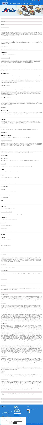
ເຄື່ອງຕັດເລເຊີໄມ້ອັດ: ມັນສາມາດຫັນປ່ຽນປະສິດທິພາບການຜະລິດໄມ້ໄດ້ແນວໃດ (21, 347)
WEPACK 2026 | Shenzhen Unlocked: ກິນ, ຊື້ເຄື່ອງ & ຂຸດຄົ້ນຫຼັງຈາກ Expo (20, 359)
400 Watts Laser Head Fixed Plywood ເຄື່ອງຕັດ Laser (19, 121)
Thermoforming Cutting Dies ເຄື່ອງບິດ (11, 341)
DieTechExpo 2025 (3, 358)
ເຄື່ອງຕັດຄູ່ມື (2, 169)
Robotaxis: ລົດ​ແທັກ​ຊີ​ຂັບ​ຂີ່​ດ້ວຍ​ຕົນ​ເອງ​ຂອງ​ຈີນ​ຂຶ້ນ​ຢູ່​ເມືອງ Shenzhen (18, 381)
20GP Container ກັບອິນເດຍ (15, 313)
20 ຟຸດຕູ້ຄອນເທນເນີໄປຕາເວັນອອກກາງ (26, 315)
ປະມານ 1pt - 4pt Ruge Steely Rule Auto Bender (23, 91)
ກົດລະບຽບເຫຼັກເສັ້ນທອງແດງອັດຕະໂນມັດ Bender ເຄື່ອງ (10, 91)
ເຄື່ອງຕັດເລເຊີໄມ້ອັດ (3, 119)
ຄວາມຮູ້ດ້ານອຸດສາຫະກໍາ (4, 294)
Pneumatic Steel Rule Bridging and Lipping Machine (17, 214)
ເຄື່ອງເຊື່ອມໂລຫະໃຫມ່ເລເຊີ (38, 339)
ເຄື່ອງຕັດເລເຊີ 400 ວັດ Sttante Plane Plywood (6, 121)
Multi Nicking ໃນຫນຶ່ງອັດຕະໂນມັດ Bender (32, 338)
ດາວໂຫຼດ (24, 3)
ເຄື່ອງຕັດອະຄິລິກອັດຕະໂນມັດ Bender (11, 92)
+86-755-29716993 (33, 0)
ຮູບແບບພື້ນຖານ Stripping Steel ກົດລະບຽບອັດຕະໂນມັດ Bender (8, 60)
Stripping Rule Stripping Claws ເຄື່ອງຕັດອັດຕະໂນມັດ (15, 145)
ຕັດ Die (1, 137)
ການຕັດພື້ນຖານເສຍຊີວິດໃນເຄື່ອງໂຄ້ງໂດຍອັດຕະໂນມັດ (20, 41)
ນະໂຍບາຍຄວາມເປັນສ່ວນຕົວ (18, 421)
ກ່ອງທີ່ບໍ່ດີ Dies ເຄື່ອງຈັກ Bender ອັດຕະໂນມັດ (16, 81)
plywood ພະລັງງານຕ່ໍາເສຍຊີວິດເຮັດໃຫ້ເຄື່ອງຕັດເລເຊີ (34, 122)
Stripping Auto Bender (6, 339)
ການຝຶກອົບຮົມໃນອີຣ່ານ (21, 314)
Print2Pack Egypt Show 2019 (18, 367)
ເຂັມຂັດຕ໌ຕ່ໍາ (22, 288)
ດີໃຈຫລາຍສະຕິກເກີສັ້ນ (34, 258)
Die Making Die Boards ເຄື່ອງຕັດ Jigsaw (18, 129)
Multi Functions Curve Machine (23, 171)
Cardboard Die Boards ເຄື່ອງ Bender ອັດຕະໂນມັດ (10, 102)
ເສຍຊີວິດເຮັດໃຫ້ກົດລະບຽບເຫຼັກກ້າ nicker (6, 239)
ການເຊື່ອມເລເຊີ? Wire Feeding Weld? (12, 326)
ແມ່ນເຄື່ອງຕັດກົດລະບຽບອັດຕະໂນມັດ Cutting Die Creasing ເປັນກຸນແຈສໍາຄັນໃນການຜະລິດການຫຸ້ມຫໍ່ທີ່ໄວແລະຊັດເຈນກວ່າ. (22, 352)
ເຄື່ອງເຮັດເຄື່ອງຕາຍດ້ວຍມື (13, 338)
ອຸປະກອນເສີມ (3, 285)
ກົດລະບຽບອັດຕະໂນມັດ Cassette (20, 340)
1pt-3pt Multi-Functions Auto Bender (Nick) (36, 42)
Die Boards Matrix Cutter (4, 208)
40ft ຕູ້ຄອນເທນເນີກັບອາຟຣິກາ (23, 316)
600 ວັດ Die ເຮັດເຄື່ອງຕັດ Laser (5, 112)
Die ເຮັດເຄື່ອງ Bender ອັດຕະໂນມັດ (5, 73)
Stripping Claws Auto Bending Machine (17, 62)
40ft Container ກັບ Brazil (27, 313)
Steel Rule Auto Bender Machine (5, 85)
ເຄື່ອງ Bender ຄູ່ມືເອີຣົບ (4, 217)
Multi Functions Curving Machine (22, 339)
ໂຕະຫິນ (14, 261)
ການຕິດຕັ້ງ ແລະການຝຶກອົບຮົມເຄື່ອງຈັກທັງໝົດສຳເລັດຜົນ (15, 317)
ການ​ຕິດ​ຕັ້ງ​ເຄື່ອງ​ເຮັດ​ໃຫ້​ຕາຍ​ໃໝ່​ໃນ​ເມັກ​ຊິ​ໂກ (25, 306)
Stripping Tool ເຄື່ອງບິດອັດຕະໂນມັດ (35, 61)
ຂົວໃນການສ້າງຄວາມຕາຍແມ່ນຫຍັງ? (33, 298)
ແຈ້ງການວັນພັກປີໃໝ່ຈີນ (15, 307)
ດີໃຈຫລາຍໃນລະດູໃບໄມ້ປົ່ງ (20, 259)
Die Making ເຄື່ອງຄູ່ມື (4, 155)
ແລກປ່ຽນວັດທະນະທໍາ (4, 379)
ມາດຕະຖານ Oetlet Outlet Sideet (18, 258)
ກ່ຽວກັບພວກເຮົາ (14, 3)
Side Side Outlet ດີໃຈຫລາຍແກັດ (7, 260)
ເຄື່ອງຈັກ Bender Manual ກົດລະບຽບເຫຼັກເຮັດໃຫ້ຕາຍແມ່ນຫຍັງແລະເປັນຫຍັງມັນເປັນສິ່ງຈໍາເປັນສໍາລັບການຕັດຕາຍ (14, 368)
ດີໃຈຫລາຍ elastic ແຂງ (38, 259)
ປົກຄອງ (26, 288)
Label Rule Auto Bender (4, 65)
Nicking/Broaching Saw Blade (6, 346)
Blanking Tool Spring (9, 289)
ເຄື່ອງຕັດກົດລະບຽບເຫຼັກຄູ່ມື (15, 171)
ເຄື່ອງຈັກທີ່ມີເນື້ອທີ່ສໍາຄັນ (12, 33)
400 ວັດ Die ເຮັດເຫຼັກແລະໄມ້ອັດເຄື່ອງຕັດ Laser (15, 122)
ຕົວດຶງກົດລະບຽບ (3, 189)
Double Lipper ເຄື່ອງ (3, 180)
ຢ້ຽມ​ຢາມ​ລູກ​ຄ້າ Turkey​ (36, 316)
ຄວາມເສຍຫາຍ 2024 (12, 362)
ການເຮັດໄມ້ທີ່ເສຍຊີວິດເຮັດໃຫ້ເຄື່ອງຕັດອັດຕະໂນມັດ (7, 143)
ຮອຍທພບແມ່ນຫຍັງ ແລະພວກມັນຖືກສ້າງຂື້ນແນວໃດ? (33, 296)
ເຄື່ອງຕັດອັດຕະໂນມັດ (3, 132)
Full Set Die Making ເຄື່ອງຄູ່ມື (31, 339)
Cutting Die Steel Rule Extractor (12, 191)
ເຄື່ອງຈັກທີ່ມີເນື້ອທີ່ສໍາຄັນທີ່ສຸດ (12, 54)
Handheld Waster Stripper (4, 158)
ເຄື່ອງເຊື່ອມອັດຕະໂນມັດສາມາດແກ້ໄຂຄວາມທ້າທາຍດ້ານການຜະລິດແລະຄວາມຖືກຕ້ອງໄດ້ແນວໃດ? (17, 349)
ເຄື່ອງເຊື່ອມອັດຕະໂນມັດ (4, 270)
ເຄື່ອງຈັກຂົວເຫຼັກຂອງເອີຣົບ (8, 225)
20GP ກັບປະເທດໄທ (20, 307)
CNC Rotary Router (14, 325)
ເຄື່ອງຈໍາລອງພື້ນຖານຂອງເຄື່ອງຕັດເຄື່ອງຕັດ (28, 152)
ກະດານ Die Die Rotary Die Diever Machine (14, 103)
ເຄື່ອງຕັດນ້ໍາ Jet (3, 264)
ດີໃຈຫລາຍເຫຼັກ (25, 259)
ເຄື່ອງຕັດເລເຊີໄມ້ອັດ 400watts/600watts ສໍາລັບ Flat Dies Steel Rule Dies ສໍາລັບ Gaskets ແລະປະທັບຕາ (14, 123)
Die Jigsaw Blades (14, 289)
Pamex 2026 (24, 358)
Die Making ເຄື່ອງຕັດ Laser (4, 110)
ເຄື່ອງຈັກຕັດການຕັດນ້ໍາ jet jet (8, 267)
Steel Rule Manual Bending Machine (15, 166)
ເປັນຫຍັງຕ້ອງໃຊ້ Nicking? (36, 374)
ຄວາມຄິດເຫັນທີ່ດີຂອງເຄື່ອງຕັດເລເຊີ (26, 317)
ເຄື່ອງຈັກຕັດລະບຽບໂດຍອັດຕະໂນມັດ (26, 144)
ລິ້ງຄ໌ (28, 423)
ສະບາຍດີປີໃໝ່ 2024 (7, 314)
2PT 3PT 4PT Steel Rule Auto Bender (32, 41)
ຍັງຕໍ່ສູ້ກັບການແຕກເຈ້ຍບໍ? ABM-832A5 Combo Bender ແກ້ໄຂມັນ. (20, 336)
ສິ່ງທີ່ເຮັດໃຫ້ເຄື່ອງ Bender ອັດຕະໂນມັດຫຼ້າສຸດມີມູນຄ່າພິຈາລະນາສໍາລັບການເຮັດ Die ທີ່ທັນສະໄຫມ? (24, 350)
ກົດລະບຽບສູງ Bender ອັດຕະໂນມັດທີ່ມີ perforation (35, 60)
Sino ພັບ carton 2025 (39, 361)
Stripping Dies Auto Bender (20, 325)
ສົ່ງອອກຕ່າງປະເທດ (14, 305)
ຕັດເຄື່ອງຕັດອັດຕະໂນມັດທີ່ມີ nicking (26, 137)
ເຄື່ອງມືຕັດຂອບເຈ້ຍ (27, 160)
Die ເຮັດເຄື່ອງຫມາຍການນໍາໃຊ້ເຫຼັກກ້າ (5, 177)
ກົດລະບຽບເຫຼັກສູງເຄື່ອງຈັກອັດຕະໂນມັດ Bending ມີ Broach (23, 61)
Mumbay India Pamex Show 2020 (35, 367)
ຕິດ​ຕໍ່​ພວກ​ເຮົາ (31, 3)
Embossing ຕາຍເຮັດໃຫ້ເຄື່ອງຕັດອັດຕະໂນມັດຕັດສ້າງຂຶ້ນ (20, 143)
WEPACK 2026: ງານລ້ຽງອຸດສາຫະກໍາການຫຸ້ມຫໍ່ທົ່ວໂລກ (33, 358)
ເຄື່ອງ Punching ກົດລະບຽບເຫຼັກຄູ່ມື (14, 177)
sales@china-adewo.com (26, 0)
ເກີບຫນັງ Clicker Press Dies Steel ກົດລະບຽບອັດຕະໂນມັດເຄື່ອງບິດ (32, 93)
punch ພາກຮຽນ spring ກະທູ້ (31, 259)
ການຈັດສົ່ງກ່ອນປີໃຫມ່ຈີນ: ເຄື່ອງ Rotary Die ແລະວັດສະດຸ (30, 307)
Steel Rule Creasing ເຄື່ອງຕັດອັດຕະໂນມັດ (6, 135)
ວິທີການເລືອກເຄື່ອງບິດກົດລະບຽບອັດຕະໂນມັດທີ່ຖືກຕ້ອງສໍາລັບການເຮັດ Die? (20, 298)
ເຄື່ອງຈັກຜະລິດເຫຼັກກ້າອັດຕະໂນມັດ (20, 33)
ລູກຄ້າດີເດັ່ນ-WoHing (33, 315)
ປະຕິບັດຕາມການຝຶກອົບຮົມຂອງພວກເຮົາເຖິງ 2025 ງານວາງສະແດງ (14, 358)
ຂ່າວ (21, 3)
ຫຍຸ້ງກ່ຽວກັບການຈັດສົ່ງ (34, 314)
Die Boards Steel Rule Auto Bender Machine (25, 75)
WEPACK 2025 (20, 361)
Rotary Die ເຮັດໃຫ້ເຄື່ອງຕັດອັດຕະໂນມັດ (32, 143)
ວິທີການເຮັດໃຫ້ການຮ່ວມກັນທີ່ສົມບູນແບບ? (30, 325)
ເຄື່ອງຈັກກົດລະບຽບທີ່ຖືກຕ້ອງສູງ (26, 81)
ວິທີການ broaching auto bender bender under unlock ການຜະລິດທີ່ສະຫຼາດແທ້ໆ (21, 346)
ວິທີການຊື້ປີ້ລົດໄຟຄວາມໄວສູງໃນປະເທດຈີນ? (35, 383)
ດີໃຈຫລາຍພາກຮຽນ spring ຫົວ (27, 258)
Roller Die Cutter (37, 341)
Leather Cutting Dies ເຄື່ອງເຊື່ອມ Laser (16, 273)
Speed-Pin (16, 288)
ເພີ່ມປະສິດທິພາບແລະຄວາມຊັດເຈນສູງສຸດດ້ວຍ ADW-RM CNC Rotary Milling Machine (14, 335)
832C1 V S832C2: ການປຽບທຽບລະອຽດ (30, 328)
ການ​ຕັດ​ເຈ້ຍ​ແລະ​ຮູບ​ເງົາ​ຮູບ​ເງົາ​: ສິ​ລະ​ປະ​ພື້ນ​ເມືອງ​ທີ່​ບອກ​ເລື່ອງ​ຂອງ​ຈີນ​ (9, 382)
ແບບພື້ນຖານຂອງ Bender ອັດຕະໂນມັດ (10, 42)
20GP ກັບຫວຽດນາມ (37, 319)
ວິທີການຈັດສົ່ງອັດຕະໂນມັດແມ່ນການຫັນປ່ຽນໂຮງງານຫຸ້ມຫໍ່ (34, 381)
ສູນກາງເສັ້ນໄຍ (5, 258)
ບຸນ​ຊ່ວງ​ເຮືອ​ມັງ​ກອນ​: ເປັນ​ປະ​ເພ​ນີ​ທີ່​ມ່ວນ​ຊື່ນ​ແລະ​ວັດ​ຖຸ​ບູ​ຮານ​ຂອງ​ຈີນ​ (25, 382)
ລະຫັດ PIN (2, 261)
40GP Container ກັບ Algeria (20, 319)
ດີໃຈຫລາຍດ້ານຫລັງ (20, 260)
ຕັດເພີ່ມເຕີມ (32, 340)
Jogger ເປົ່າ (19, 288)
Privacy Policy (39, 423)
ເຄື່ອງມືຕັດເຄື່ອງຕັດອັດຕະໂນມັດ (10, 144)
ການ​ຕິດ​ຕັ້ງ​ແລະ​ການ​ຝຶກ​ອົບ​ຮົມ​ (7, 316)
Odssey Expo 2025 (6, 361)
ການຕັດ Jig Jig (2, 245)
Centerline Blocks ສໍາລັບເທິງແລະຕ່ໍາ (10, 288)
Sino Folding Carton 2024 (19, 362)
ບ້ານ (10, 3)
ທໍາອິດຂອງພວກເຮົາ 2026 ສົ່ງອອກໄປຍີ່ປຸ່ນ (35, 306)
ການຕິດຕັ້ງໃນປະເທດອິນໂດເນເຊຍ (16, 316)
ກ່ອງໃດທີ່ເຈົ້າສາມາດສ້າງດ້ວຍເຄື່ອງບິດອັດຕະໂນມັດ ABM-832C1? (28, 337)
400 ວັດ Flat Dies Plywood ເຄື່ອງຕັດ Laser (32, 121)
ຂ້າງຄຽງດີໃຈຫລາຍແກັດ (15, 260)
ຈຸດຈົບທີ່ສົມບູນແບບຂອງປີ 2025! (15, 306)
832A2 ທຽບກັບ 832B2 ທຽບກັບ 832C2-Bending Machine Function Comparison (17, 327)
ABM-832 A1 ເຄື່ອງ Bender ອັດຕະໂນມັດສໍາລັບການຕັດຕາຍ (23, 42)
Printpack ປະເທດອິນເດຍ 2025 (32, 361)
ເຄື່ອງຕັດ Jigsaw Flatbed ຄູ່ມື (33, 129)
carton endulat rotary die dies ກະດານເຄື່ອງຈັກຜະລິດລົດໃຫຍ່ (27, 103)
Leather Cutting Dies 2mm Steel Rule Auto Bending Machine (9, 94)
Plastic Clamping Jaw (30, 288)
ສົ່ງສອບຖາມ (27, 3)
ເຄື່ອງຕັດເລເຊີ (3, 107)
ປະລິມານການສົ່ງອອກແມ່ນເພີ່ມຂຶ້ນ (7, 315)
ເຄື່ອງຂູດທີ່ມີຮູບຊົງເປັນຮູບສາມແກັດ (28, 260)
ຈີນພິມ (27, 361)
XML (35, 423)
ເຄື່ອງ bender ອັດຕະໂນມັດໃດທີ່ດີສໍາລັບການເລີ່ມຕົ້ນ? (35, 375)
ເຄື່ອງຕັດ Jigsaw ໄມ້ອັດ (27, 129)
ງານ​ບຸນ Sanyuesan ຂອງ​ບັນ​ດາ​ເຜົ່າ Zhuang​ (8, 389)
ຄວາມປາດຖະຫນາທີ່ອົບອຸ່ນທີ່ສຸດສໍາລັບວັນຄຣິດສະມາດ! (23, 305)
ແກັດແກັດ (2, 260)
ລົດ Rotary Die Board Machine (21, 102)
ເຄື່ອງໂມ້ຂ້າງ (2, 340)
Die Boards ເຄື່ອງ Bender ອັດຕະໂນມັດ (5, 97)
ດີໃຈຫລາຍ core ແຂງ (38, 260)
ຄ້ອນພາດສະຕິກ (3, 234)
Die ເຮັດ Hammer (18, 261)
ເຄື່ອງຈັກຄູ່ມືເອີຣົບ (3, 225)
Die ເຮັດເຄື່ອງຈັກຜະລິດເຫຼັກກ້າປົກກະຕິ (5, 166)
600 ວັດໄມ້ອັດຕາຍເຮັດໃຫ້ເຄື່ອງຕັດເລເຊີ (27, 112)
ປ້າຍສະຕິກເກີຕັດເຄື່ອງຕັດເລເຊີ (25, 273)
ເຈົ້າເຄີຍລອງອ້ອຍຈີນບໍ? (9, 383)
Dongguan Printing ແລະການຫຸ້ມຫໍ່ (5, 362)
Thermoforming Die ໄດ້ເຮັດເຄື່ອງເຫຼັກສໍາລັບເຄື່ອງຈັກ (23, 92)
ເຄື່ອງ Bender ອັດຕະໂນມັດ (4, 27)
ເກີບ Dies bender (13, 340)
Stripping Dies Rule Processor (27, 145)
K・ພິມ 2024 (35, 362)
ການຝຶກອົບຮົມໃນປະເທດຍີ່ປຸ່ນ (27, 314)
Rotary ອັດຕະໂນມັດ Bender (4, 46)
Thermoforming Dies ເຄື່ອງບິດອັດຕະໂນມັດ (6, 62)
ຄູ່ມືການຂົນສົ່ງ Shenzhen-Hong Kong (5, 381)
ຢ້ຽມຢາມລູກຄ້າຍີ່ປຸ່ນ (30, 316)
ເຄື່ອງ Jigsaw (10, 339)
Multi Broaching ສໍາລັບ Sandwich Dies (22, 338)
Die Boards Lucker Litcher (4, 191)
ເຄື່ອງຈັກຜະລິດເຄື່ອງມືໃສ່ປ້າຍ (4, 197)
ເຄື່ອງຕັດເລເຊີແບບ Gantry (28, 340)
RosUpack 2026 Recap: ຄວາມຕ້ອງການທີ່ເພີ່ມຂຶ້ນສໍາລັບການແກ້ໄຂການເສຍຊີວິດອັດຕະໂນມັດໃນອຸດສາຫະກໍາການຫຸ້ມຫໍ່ (21, 360)
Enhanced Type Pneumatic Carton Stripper (18, 160)
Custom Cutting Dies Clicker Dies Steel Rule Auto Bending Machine (15, 93)
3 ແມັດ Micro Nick (37, 325)
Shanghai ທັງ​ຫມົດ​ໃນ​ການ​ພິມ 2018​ (26, 367)
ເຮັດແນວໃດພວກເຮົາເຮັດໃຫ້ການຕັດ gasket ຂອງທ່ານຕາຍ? (8, 374)
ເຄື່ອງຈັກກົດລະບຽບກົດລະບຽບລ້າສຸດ (7, 82)
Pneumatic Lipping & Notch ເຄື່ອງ (32, 326)
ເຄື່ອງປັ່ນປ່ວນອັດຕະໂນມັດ (38, 340)
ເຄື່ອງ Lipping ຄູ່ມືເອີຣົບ (4, 228)
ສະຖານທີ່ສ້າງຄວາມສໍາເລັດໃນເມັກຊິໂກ (35, 305)
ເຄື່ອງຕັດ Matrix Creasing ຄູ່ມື (11, 208)
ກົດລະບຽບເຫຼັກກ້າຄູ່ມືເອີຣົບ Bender (12, 219)
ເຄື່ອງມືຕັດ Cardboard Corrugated (34, 160)
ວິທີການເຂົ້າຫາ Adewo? (34, 313)
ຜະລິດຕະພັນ (18, 3)
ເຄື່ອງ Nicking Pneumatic (4, 186)
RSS (33, 423)
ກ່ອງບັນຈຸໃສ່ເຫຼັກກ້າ (15, 82)
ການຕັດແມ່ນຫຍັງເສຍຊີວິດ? (9, 375)
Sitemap (31, 423)
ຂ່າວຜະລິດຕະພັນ (3, 323)
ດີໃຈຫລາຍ (34, 260)
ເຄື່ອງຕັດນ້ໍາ (13, 267)
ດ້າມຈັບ (8, 258)
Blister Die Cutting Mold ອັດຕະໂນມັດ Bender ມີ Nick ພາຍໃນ (15, 32)
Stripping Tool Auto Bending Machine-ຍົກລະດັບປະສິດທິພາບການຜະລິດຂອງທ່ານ (15, 328)
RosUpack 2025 (11, 361)
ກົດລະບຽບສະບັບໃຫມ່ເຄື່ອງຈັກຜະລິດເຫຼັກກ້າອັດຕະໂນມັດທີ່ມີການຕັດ (32, 33)
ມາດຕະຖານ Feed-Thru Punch (12, 259)
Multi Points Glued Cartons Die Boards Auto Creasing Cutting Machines (12, 152)
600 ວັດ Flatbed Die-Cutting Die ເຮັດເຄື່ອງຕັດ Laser (15, 112)
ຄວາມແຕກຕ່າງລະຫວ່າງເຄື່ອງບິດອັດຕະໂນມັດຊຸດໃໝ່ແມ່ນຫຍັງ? (21, 375)
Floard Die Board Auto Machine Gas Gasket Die (7, 41)
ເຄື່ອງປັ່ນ (2, 200)
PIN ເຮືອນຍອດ (37, 288)
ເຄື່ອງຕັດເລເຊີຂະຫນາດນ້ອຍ (24, 122)
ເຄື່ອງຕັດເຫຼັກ (7, 33)
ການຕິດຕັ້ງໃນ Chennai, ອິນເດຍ (14, 314)
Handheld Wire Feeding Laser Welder (6, 273)
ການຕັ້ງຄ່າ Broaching (25, 341)
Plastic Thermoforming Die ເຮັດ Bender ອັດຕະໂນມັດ (30, 34)
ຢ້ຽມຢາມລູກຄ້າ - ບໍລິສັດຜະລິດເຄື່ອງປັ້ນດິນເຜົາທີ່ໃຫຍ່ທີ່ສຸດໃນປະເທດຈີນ (22, 318)
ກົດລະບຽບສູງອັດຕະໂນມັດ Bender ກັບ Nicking (22, 60)
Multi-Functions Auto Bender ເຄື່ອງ (5, 75)
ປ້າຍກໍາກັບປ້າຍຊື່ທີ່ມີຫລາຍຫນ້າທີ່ (5, 54)
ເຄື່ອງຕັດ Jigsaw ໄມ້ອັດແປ (8, 245)
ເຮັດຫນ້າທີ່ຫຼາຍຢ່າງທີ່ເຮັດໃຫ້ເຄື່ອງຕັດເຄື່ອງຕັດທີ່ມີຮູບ (9, 137)
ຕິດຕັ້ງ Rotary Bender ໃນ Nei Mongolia (30, 319)
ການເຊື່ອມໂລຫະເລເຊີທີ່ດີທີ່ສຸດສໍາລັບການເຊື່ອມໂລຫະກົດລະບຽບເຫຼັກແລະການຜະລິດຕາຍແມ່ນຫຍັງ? (14, 334)
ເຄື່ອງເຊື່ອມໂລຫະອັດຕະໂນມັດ (32, 273)
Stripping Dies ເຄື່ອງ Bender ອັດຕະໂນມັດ (27, 62)
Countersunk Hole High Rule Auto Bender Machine (16, 34)
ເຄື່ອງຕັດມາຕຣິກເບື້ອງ (3, 206)
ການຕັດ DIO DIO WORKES (18, 144)
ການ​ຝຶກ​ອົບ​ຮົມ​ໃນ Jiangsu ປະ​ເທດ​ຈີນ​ (16, 315)
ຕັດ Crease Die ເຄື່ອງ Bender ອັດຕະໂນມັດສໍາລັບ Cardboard (11, 35)
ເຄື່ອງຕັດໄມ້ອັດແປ (3, 129)
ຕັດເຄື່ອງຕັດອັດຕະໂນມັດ (19, 137)
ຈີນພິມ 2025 (24, 361)
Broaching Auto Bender (4, 52)
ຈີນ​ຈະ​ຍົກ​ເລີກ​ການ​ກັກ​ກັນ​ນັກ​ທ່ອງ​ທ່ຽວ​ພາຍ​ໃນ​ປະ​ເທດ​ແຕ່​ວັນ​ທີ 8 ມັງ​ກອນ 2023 (23, 389)
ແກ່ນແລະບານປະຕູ (3, 288)
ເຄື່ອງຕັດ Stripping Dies (20, 341)
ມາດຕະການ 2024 (30, 362)
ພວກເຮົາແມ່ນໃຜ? (21, 313)
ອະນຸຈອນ (2, 248)
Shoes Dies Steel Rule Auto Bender (34, 91)
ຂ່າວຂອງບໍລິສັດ (3, 303)
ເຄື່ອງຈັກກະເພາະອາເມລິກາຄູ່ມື (4, 219)
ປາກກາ (8, 261)
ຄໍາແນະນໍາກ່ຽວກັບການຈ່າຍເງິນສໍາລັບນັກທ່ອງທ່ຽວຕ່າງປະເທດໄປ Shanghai (21, 383)
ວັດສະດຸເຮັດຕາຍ (11, 261)
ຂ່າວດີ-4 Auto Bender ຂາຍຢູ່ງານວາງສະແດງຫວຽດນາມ (10, 319)
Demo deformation (15, 339)
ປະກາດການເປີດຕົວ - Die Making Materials (6, 325)
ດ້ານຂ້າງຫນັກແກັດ (11, 258)
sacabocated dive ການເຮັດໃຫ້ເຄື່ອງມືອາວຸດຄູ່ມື (26, 166)
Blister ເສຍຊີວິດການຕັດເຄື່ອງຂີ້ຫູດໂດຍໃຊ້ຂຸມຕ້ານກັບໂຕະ (30, 32)
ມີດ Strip (34, 288)
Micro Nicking (39, 326)
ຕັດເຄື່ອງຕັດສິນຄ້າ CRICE (6, 145)
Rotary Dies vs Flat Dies (8, 313)
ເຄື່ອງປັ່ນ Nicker (3, 237)
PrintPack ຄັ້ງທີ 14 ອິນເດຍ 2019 (9, 367)
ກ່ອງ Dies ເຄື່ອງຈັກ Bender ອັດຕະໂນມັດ (36, 75)
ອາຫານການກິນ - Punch (5, 259)
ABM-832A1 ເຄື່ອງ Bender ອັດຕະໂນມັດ (6, 43)
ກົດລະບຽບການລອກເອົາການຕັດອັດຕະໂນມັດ (22, 326)
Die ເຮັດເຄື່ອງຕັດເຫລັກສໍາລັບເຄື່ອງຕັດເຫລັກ (6, 171)
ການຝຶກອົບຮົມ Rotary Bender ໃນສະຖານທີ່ (6, 305)
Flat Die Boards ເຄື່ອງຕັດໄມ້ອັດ (9, 129)
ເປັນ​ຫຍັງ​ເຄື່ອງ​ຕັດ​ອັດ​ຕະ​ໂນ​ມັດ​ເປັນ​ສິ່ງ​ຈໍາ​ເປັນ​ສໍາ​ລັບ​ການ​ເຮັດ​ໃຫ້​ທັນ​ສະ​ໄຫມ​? (19, 348)
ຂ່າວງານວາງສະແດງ (3, 356)
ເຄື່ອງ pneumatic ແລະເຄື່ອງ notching (5, 214)
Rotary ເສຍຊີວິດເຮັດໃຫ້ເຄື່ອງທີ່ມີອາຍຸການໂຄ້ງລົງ (32, 102)
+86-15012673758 (7, 415)
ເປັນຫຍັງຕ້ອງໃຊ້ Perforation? (29, 374)
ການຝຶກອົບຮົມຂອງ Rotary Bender (9, 318)
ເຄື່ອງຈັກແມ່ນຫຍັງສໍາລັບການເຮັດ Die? (20, 374)
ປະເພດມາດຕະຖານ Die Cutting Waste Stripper (7, 160)
